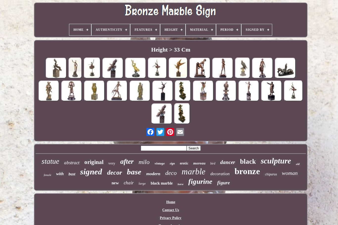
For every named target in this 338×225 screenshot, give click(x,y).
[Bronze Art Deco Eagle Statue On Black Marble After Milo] (113, 68)
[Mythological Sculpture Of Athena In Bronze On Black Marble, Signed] (140, 91)
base (134, 171)
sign (172, 163)
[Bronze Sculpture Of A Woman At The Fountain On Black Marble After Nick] (200, 68)
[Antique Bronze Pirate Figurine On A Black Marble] (182, 114)
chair (129, 182)
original (93, 162)
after (127, 161)
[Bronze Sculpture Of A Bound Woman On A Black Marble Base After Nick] (223, 68)
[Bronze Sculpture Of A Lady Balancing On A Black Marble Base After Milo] (178, 68)
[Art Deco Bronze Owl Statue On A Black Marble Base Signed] (94, 91)
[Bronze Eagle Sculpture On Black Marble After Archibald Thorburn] (243, 68)
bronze (247, 171)
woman (290, 173)
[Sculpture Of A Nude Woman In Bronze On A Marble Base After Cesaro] (262, 68)
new (115, 183)
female (47, 174)
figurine (200, 181)
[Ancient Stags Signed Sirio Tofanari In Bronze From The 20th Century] (285, 68)
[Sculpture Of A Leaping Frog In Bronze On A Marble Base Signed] (135, 68)
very (111, 163)
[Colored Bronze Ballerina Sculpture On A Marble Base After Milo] (92, 68)
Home (170, 202)
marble (193, 171)
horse (180, 184)
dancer (227, 162)
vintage (160, 163)
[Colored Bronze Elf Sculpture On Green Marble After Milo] (203, 91)
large (142, 183)
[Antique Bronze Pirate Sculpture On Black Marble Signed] (182, 91)
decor (114, 172)
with (60, 173)
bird (212, 163)
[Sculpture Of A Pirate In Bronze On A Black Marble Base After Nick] (49, 91)
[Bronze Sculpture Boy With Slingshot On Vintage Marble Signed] (249, 91)
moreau (199, 163)
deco (171, 173)
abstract (71, 162)
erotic (184, 163)
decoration (220, 173)
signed (91, 171)
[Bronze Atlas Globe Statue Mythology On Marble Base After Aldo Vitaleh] (71, 91)
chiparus (271, 174)
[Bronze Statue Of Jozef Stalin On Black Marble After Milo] (271, 91)
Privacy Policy (170, 218)
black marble (162, 183)
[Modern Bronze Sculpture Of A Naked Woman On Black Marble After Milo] (162, 91)
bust (72, 174)
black (248, 161)
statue (50, 161)
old (298, 163)
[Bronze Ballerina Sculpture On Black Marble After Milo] (293, 91)
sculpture (276, 160)
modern (153, 173)
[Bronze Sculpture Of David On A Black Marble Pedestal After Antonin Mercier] (75, 68)
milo (144, 162)
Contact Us (170, 210)
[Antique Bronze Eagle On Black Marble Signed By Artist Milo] (162, 114)
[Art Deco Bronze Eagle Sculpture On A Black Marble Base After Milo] (56, 68)
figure (223, 182)
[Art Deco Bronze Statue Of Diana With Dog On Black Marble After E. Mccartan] (117, 91)
